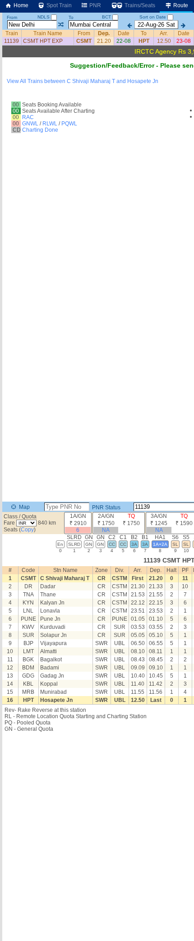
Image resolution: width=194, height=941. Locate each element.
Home (20, 5)
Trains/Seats (139, 5)
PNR (94, 5)
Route (180, 5)
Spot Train (58, 5)
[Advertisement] (97, 836)
